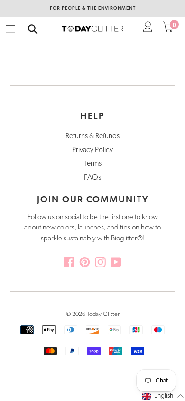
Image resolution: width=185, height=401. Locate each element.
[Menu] (10, 29)
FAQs (92, 177)
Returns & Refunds (92, 136)
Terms (92, 164)
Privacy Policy (92, 150)
